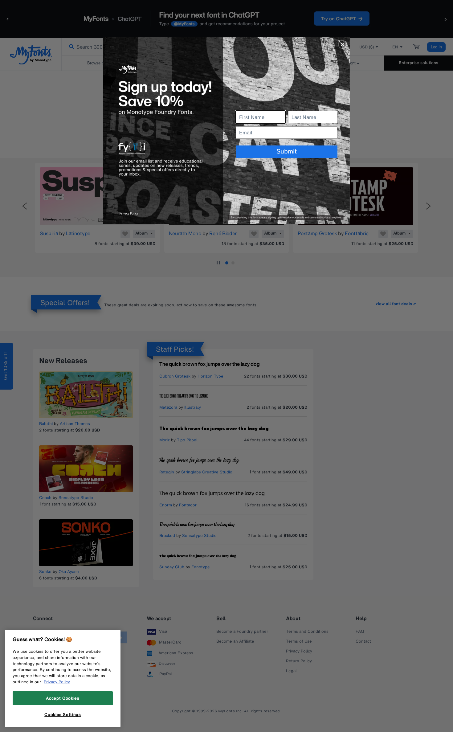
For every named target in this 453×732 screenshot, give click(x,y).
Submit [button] (286, 151)
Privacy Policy (57, 682)
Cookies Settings (62, 714)
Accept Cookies (62, 698)
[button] (342, 44)
